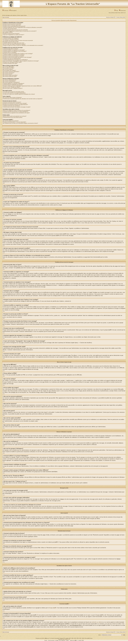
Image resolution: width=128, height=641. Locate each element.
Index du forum (6, 17)
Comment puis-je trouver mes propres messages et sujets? (16, 107)
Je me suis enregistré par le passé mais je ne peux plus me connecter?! (19, 31)
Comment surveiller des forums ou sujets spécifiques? (15, 111)
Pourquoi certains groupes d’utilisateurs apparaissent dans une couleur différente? (22, 86)
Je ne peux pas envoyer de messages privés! (13, 91)
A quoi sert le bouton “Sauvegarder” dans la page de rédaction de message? (21, 61)
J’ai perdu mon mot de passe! (10, 28)
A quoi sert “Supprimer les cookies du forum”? (13, 34)
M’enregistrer (14, 10)
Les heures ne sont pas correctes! (11, 39)
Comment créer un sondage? (10, 52)
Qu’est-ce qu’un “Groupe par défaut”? (11, 87)
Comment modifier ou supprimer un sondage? (13, 54)
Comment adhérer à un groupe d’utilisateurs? (13, 83)
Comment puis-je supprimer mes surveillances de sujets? (16, 112)
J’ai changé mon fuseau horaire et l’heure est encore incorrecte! (18, 40)
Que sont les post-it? (7, 74)
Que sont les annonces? (8, 72)
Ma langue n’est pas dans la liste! (10, 41)
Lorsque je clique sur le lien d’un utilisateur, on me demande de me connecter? (23, 45)
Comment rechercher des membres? (11, 105)
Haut (4, 144)
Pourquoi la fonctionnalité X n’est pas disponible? (14, 122)
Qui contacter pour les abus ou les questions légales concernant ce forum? (20, 123)
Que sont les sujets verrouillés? (10, 75)
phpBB (42, 638)
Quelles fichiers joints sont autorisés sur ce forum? (14, 116)
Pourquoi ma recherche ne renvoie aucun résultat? (15, 103)
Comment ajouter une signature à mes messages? (15, 51)
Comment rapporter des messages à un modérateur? (15, 59)
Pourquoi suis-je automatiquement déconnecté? (14, 26)
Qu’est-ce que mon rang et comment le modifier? (14, 44)
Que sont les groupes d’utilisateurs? (11, 82)
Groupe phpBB (52, 607)
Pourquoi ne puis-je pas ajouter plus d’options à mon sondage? (18, 53)
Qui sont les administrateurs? (9, 79)
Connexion (6, 10)
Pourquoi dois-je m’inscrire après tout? (12, 25)
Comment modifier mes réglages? (11, 38)
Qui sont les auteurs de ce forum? (11, 120)
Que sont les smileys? (8, 69)
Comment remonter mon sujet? (10, 63)
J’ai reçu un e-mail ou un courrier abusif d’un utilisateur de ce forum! (19, 94)
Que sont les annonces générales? (11, 71)
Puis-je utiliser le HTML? (8, 68)
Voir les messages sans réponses (9, 15)
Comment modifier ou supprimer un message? (14, 50)
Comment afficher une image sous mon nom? (13, 43)
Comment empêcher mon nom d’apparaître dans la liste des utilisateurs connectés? (22, 27)
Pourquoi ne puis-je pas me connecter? (12, 23)
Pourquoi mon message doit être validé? (12, 62)
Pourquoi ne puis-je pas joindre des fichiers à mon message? (17, 57)
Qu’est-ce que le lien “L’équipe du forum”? (13, 88)
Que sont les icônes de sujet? (10, 76)
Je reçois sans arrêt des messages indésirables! (14, 93)
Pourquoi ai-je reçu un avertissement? (12, 58)
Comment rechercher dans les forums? (12, 102)
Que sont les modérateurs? (9, 81)
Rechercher (123, 10)
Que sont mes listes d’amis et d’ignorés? (12, 97)
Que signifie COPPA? (8, 32)
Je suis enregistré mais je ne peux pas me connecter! (15, 29)
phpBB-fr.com (67, 639)
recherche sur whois (97, 622)
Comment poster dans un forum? (10, 48)
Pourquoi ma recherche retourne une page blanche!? (15, 104)
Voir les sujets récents (22, 15)
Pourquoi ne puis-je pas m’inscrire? (11, 33)
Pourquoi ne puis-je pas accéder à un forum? (13, 56)
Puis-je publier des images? (9, 70)
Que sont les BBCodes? (8, 66)
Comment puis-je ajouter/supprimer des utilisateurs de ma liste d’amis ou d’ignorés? (22, 98)
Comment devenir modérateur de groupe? (13, 84)
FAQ (117, 10)
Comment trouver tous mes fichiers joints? (12, 117)
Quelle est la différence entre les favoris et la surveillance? (16, 110)
